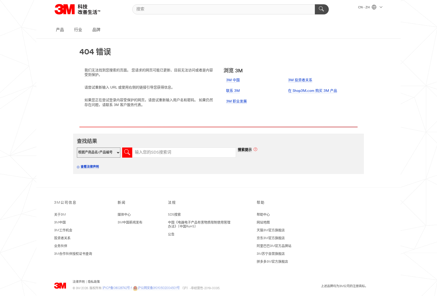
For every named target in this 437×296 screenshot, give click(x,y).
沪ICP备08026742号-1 (117, 288)
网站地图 (263, 222)
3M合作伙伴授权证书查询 (73, 254)
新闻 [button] (122, 203)
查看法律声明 (90, 166)
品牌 (96, 30)
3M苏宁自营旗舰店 (271, 254)
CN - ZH (364, 7)
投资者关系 (62, 238)
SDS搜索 (174, 214)
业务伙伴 (60, 246)
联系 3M (233, 91)
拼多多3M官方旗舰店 (272, 261)
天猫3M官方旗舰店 (271, 230)
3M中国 (60, 222)
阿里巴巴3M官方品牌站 (274, 246)
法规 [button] (172, 203)
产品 (60, 30)
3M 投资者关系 (300, 80)
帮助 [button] (261, 203)
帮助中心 (263, 214)
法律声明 (79, 282)
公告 (171, 234)
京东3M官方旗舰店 (271, 238)
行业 (78, 30)
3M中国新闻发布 (130, 222)
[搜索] (322, 9)
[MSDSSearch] (127, 152)
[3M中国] (84, 9)
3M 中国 (233, 80)
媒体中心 (124, 214)
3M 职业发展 (236, 101)
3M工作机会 (63, 230)
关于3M (60, 214)
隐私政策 (94, 282)
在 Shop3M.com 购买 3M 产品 (312, 91)
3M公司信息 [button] (65, 203)
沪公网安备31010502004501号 (159, 288)
